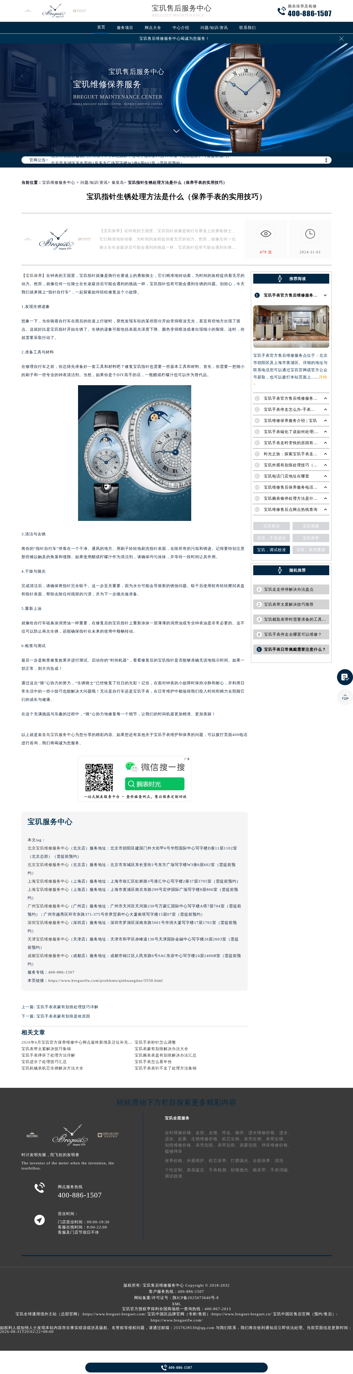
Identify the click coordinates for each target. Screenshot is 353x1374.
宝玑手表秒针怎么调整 (155, 1042)
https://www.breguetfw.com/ (177, 1320)
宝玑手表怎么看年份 (153, 1062)
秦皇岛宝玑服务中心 (56, 735)
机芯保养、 (220, 1160)
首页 (101, 27)
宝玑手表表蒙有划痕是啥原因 (63, 1016)
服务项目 (125, 28)
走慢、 (215, 1132)
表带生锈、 (277, 1139)
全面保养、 (264, 1160)
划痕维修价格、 (180, 1145)
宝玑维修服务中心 (58, 182)
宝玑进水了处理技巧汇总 (44, 1062)
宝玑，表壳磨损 (310, 550)
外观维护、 (198, 1160)
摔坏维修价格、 (277, 1145)
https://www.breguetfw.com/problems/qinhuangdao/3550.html (105, 980)
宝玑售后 (271, 526)
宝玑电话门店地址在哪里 (286, 476)
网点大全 (153, 28)
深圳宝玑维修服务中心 (48, 923)
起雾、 (184, 1139)
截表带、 (261, 1170)
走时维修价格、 (180, 1132)
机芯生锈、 (233, 1139)
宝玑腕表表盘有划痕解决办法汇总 (166, 1055)
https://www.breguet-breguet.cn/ (242, 1314)
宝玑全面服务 (177, 1118)
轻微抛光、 (242, 1170)
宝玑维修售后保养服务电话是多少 (295, 487)
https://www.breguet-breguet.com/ (114, 1314)
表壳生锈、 (255, 1139)
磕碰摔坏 (173, 1151)
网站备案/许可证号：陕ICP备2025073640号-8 (176, 1298)
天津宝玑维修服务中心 (48, 939)
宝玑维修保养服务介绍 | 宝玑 (290, 421)
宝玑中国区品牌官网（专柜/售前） (179, 1314)
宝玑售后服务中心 (182, 8)
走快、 (202, 1132)
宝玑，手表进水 (271, 538)
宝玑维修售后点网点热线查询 (291, 509)
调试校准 (173, 1176)
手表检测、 (220, 1170)
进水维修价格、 (263, 1132)
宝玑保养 (34, 276)
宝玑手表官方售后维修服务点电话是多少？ (303, 398)
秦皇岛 (118, 182)
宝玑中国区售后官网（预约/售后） (304, 1314)
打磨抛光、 (242, 1160)
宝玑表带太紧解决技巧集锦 (46, 1049)
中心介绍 (181, 28)
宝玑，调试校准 (271, 550)
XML (176, 1304)
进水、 (285, 1132)
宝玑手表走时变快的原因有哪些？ (295, 443)
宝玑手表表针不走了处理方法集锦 (166, 1068)
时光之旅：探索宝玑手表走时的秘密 (297, 454)
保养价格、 (176, 1160)
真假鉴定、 (198, 1170)
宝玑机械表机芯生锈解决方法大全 (52, 1068)
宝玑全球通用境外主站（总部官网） (49, 1314)
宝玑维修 (311, 526)
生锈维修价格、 (206, 1139)
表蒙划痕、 (251, 1145)
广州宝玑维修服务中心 (48, 906)
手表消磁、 (281, 1170)
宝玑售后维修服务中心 (163, 1285)
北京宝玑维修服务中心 (48, 848)
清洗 (279, 1160)
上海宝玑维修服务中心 (48, 881)
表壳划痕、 (207, 1145)
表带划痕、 (229, 1145)
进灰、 (171, 1139)
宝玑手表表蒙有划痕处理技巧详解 (67, 1007)
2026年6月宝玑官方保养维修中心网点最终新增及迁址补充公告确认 (83, 1042)
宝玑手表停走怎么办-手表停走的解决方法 (302, 409)
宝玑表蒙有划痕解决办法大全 (161, 1049)
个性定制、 (176, 1170)
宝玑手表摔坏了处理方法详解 (48, 1055)
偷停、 (241, 1132)
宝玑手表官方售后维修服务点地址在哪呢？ (303, 295)
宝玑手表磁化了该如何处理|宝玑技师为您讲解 (306, 432)
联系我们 (247, 28)
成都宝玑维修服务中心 (48, 956)
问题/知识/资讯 (214, 28)
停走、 (228, 1132)
